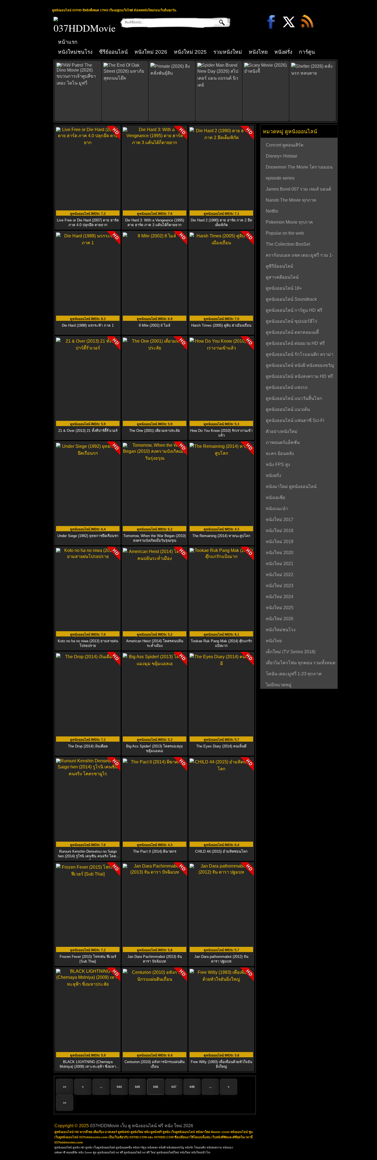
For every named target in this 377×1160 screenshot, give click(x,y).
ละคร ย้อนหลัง (280, 453)
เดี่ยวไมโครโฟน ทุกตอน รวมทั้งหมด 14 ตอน (300, 663)
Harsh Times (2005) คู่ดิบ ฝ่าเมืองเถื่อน (221, 325)
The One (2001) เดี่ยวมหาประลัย (154, 431)
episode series (280, 178)
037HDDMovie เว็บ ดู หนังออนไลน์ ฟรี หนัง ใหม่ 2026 (141, 1125)
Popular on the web (285, 233)
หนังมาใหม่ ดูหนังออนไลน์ (291, 486)
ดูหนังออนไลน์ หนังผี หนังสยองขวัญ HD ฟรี (300, 366)
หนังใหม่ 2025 (190, 52)
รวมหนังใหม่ (227, 52)
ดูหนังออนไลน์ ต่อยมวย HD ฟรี (295, 343)
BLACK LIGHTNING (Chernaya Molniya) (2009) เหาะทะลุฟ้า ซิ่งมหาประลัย (88, 1066)
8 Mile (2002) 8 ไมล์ (154, 325)
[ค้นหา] (218, 22)
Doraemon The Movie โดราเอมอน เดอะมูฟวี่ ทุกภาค (299, 168)
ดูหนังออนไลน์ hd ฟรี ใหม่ (140, 1152)
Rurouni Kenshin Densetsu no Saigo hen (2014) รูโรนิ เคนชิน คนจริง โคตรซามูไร (88, 856)
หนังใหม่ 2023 (279, 585)
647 (173, 1086)
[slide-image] (78, 91)
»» (64, 1102)
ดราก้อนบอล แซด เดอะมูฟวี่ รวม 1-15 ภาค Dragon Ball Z (299, 256)
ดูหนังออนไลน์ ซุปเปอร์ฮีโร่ (291, 321)
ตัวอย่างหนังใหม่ (282, 431)
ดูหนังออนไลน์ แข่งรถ (287, 387)
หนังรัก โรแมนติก (195, 1147)
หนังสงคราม (214, 1147)
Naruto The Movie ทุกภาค (291, 200)
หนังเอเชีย (275, 497)
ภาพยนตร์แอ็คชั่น (283, 442)
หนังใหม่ (185, 1152)
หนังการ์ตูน (140, 1147)
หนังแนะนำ (277, 508)
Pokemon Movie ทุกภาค (289, 222)
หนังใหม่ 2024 (279, 596)
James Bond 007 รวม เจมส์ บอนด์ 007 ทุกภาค (298, 190)
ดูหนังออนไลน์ (63, 1147)
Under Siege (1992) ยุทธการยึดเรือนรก (87, 536)
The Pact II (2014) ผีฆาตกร (154, 851)
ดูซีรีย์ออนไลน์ (279, 266)
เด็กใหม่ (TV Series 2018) (290, 651)
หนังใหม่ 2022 (279, 574)
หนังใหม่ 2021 (279, 563)
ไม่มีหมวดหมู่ (278, 684)
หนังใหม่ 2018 (279, 530)
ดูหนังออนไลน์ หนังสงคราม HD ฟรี (299, 376)
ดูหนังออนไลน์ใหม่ (167, 1152)
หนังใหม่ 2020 (279, 552)
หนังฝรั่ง (283, 52)
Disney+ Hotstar (281, 156)
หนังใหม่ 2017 (279, 519)
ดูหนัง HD (78, 1147)
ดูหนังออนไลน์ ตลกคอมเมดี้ (292, 332)
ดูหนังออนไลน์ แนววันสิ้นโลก (294, 398)
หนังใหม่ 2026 (150, 52)
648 (192, 1086)
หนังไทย (258, 52)
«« (64, 1086)
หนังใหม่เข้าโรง (200, 1152)
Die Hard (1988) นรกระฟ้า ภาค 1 (88, 325)
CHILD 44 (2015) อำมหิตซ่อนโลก (221, 851)
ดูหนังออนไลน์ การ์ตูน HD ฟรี (294, 310)
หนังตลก (152, 1147)
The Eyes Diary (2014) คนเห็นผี (221, 746)
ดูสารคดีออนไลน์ (282, 277)
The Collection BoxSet (288, 244)
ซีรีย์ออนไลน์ (113, 52)
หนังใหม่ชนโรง (75, 52)
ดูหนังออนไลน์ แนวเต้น (288, 409)
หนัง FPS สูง (278, 464)
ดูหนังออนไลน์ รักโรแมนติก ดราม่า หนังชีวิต (299, 355)
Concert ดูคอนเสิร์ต (284, 145)
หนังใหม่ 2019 (279, 541)
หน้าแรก (68, 42)
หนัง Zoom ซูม (87, 1152)
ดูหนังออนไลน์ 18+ (284, 288)
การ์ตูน (307, 52)
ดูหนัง (88, 1147)
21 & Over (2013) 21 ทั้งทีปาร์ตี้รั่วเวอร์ (88, 431)
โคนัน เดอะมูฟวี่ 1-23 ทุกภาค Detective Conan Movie (294, 674)
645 (137, 1086)
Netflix (272, 211)
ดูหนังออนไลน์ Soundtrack (291, 299)
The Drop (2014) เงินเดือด (88, 746)
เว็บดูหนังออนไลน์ (104, 1147)
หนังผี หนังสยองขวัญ (171, 1147)
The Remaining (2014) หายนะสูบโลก (221, 536)
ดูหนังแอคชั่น (124, 1147)
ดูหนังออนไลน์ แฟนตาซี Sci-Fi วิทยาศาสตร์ (295, 421)
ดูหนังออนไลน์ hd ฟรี (110, 1152)
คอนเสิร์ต (72, 1152)
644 (119, 1086)
